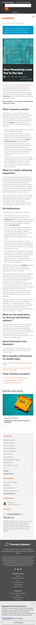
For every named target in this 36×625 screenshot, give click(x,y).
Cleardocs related (8, 445)
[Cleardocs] (8, 3)
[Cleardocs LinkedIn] (18, 569)
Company (18, 576)
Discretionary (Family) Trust (11, 380)
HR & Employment (18, 582)
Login (22, 12)
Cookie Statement (7, 618)
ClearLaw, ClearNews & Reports (18, 593)
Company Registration (9, 448)
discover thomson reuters (23, 2)
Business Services (18, 586)
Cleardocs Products (9, 443)
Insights (13, 23)
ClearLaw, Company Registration (21, 76)
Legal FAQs (6, 485)
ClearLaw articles (19, 363)
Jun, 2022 (8, 76)
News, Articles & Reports (10, 482)
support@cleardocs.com (14, 504)
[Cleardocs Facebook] (20, 569)
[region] (18, 613)
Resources (8, 23)
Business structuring (9, 440)
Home (4, 23)
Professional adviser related (11, 460)
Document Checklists (18, 597)
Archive (17, 23)
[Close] (34, 603)
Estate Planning (7, 454)
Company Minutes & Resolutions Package (16, 378)
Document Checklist (9, 488)
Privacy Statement (17, 618)
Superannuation (7, 462)
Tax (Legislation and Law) (10, 465)
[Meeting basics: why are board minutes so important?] (18, 404)
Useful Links (18, 599)
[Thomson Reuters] (18, 544)
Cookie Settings (18, 622)
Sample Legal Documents (10, 491)
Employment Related (9, 451)
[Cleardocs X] (15, 569)
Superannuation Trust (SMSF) (12, 383)
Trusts (5, 468)
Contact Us (15, 12)
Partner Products (8, 457)
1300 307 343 (11, 502)
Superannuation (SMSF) (18, 578)
